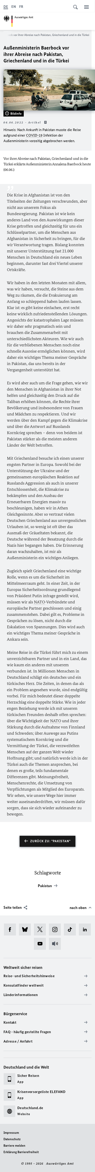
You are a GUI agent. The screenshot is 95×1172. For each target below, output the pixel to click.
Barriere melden (14, 1146)
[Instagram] (56, 929)
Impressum (11, 1133)
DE (5, 6)
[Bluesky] (26, 929)
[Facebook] (11, 929)
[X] (41, 929)
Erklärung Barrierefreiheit (21, 1152)
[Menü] (86, 7)
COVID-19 (34, 135)
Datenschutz (12, 1139)
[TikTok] (71, 929)
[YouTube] (41, 944)
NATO (39, 602)
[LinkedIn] (86, 929)
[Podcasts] (56, 944)
